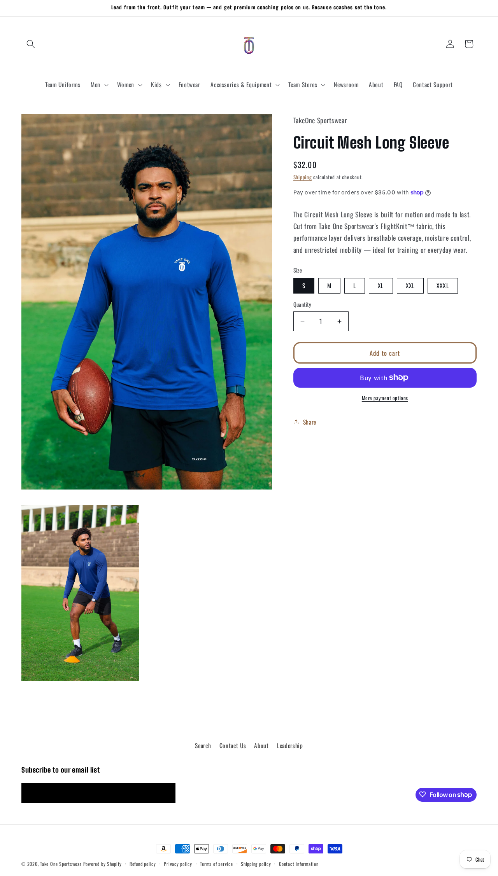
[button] (30, 44)
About (261, 745)
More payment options (385, 398)
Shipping (302, 177)
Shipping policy (256, 863)
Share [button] (309, 422)
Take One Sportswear (61, 863)
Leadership (290, 745)
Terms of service (216, 863)
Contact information (299, 863)
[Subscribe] (165, 793)
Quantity (302, 304)
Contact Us (232, 745)
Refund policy (143, 863)
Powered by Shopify (102, 863)
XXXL (443, 285)
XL (381, 285)
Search (203, 745)
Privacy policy (178, 863)
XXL (410, 285)
